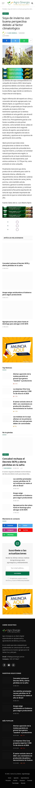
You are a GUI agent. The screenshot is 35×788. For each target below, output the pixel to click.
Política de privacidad (23, 580)
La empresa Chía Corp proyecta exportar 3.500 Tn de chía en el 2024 (22, 391)
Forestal (29, 780)
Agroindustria (25, 778)
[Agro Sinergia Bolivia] (18, 3)
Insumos (22, 780)
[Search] (32, 3)
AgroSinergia (26, 774)
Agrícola (5, 13)
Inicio (9, 778)
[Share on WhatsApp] (24, 40)
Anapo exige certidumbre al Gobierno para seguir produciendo (16, 293)
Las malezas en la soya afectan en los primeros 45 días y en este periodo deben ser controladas (22, 420)
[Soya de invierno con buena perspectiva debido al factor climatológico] (17, 55)
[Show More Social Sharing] (31, 40)
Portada (4, 9)
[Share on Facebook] (6, 40)
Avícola (15, 780)
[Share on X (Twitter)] (15, 40)
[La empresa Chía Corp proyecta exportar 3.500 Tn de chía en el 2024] (6, 391)
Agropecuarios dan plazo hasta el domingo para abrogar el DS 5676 (15, 323)
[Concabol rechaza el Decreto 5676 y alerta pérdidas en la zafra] (17, 252)
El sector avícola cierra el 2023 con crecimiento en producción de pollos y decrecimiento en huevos (23, 405)
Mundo (23, 783)
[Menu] (3, 3)
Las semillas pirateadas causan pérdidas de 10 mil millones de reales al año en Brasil (22, 482)
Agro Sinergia (12, 33)
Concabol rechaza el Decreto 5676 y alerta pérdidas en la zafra (15, 264)
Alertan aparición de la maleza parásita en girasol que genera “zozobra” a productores (22, 377)
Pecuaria (8, 780)
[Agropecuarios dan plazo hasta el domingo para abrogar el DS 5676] (17, 310)
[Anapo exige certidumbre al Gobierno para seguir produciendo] (17, 281)
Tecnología (15, 783)
